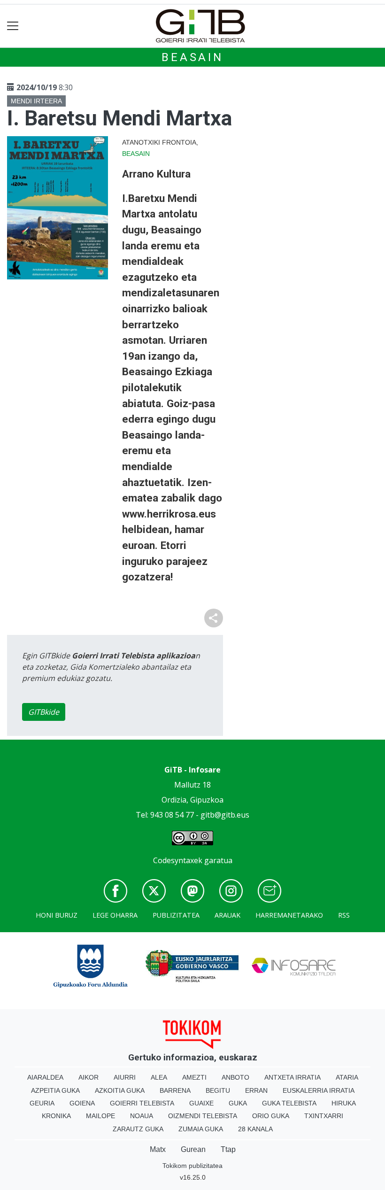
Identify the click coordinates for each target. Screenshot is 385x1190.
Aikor (88, 1077)
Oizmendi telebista (202, 1116)
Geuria (42, 1103)
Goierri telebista (142, 1103)
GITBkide (43, 712)
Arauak (227, 915)
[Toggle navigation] (13, 26)
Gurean (193, 1149)
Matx (158, 1149)
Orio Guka (270, 1116)
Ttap (228, 1149)
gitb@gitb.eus (224, 815)
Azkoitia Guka (120, 1090)
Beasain (192, 57)
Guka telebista (289, 1103)
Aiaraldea (45, 1077)
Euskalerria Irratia (318, 1090)
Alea (159, 1077)
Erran (256, 1090)
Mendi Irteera (36, 101)
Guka (238, 1103)
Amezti (194, 1077)
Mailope (100, 1116)
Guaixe (201, 1103)
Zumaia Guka (200, 1129)
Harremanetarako (289, 915)
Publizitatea (176, 915)
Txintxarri (323, 1116)
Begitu (218, 1090)
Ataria (347, 1077)
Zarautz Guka (138, 1129)
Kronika (56, 1116)
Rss (344, 915)
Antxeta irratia (292, 1077)
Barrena (175, 1090)
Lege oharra (115, 915)
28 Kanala (255, 1129)
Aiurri (125, 1077)
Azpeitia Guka (55, 1090)
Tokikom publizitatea (192, 1165)
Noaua (141, 1116)
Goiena (82, 1103)
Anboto (235, 1077)
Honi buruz (56, 915)
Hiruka (343, 1103)
